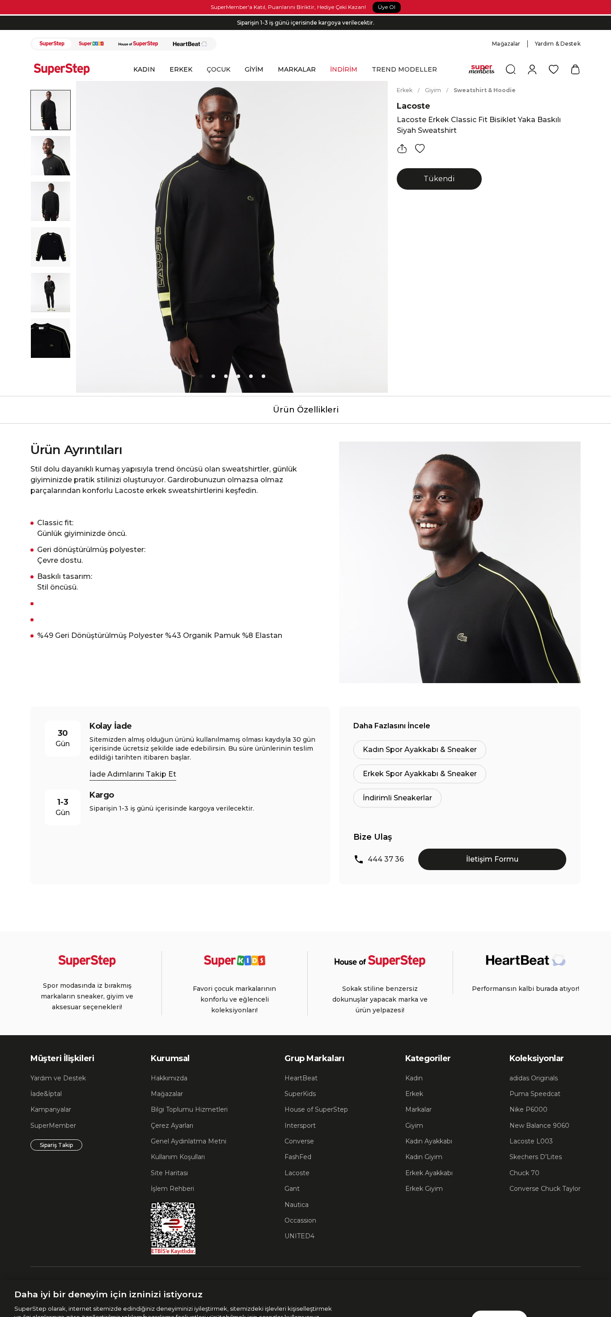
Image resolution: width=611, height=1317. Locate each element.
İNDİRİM (343, 69)
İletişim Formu (492, 859)
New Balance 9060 (539, 1126)
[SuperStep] (52, 44)
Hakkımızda (169, 1078)
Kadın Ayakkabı (428, 1141)
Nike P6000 (528, 1109)
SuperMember (53, 1126)
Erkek (404, 90)
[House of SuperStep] (138, 44)
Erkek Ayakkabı (429, 1173)
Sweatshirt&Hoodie (485, 90)
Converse (299, 1141)
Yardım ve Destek (58, 1078)
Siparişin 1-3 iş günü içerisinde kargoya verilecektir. (305, 22)
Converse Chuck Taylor (545, 1189)
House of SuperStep (316, 1109)
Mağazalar (506, 43)
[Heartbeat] (190, 44)
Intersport (300, 1126)
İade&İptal (46, 1094)
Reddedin (244, 1290)
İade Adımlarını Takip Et (132, 774)
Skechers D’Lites (535, 1157)
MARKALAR (297, 69)
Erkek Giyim (424, 1189)
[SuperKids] (91, 44)
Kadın (414, 1078)
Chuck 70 (524, 1173)
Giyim (433, 90)
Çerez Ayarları (172, 1126)
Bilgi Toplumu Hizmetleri (189, 1109)
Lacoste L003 (531, 1141)
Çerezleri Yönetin (435, 1275)
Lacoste (413, 106)
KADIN (144, 69)
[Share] (402, 148)
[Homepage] (66, 69)
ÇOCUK (218, 69)
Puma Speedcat (534, 1094)
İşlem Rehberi (172, 1189)
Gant (292, 1189)
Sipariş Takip (56, 1145)
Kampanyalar (50, 1109)
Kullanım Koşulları (178, 1157)
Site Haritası (169, 1173)
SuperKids (300, 1094)
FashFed (297, 1157)
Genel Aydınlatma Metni (188, 1141)
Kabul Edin (499, 1275)
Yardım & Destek (558, 43)
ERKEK (181, 69)
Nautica (296, 1205)
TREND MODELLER (404, 69)
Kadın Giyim (423, 1157)
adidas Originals (533, 1078)
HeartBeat (301, 1078)
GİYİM (254, 69)
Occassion (300, 1220)
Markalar (418, 1109)
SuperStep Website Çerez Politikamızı (191, 1307)
